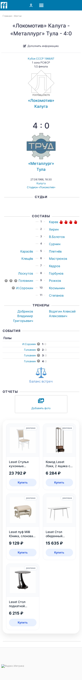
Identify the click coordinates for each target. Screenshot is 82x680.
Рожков (55, 280)
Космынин (57, 288)
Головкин (26, 280)
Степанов (56, 295)
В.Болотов (57, 237)
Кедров (54, 266)
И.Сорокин (24, 288)
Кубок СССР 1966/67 (41, 58)
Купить (23, 482)
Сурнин (54, 244)
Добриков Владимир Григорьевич (23, 316)
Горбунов (56, 273)
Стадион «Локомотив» (41, 187)
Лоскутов (25, 273)
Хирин (54, 229)
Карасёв (26, 251)
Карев (53, 222)
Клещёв (27, 258)
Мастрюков (58, 258)
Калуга (41, 183)
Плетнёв (55, 251)
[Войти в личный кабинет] (31, 5)
